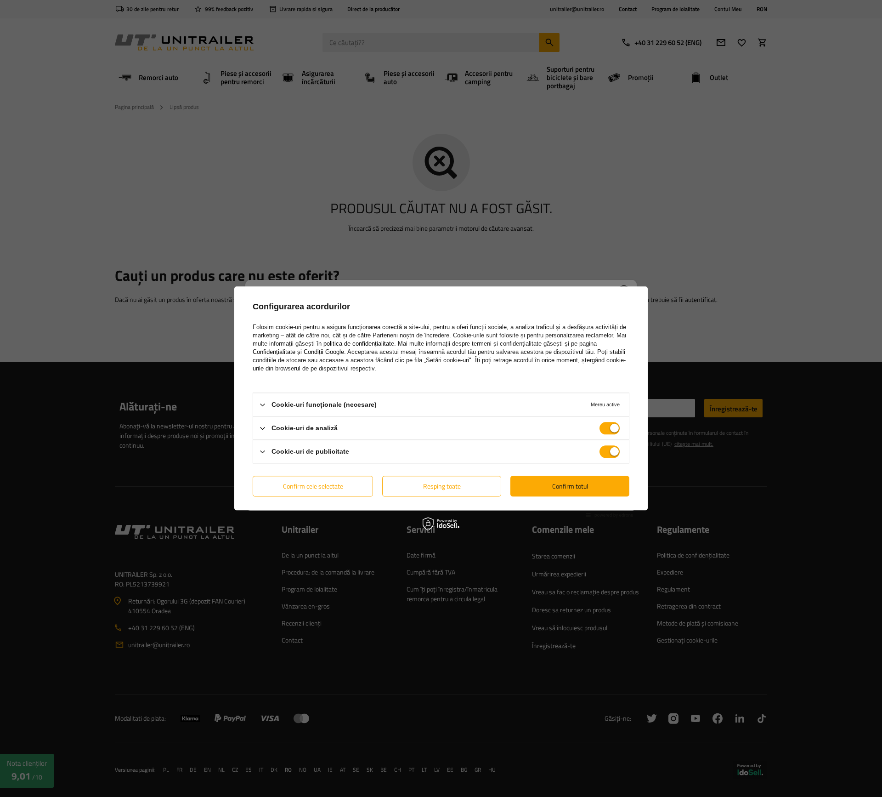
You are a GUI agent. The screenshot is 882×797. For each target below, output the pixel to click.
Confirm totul (570, 486)
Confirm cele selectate (313, 486)
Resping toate (442, 486)
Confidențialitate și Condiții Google (298, 351)
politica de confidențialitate (358, 343)
